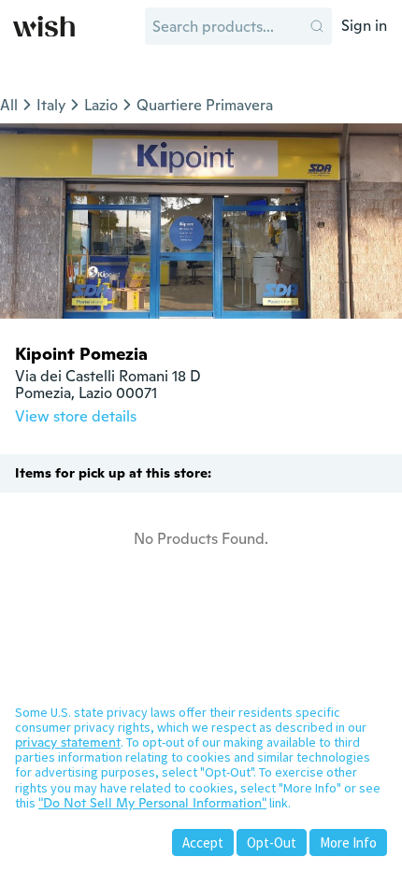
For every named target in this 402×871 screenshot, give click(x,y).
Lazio (101, 105)
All (9, 105)
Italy (50, 105)
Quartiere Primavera (204, 105)
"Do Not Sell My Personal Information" (152, 802)
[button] (317, 26)
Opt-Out (271, 842)
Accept (202, 842)
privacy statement (68, 742)
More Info (348, 842)
